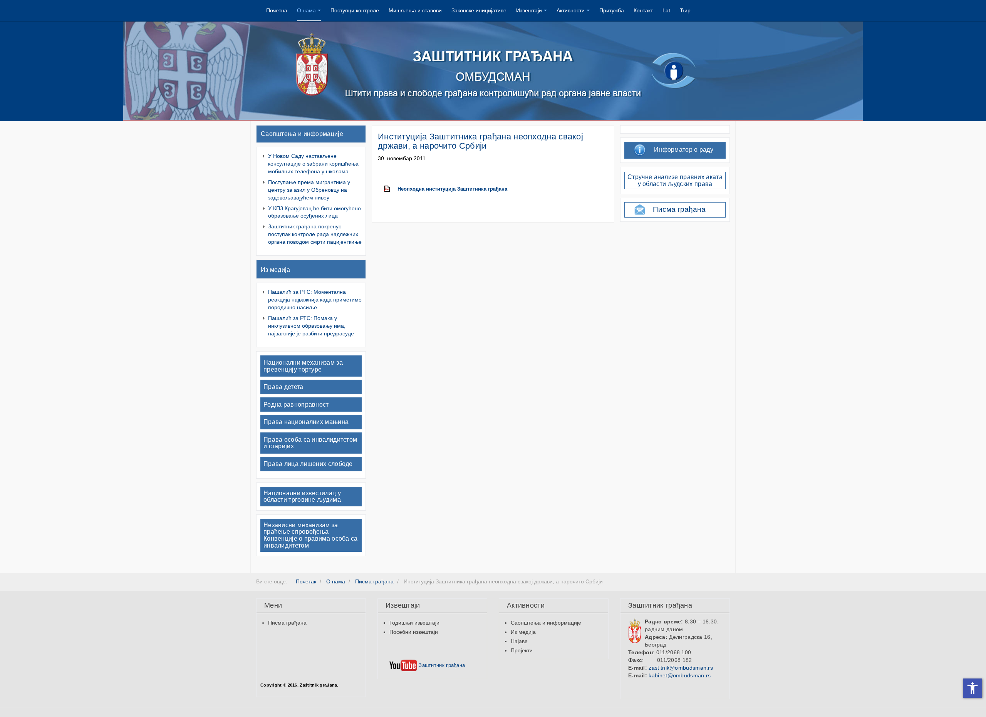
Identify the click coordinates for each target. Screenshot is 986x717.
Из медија (275, 269)
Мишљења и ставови (415, 10)
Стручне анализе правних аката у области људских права (675, 180)
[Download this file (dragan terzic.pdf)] (390, 189)
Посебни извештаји (413, 632)
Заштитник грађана (441, 665)
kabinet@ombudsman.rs (680, 675)
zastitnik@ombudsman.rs (681, 668)
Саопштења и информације (302, 134)
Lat (666, 10)
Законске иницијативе (478, 10)
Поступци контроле (354, 10)
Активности (571, 10)
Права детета (283, 387)
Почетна (276, 10)
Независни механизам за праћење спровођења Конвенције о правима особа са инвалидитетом (310, 535)
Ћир (685, 10)
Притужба (611, 10)
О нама (306, 10)
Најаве (519, 641)
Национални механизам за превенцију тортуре (303, 366)
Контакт (643, 10)
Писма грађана (679, 209)
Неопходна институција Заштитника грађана (452, 189)
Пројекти (522, 650)
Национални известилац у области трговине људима (302, 496)
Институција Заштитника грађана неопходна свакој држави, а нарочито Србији (480, 141)
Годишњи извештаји (414, 623)
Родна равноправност (296, 404)
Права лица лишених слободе (308, 464)
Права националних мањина (306, 422)
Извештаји (529, 10)
